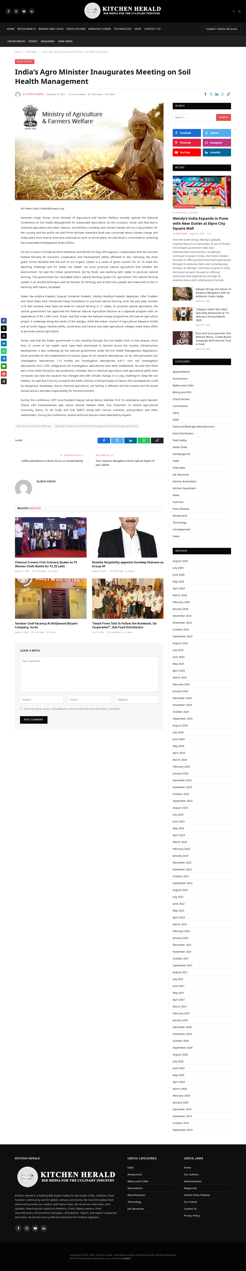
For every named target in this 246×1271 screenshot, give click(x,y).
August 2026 (180, 561)
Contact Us (152, 29)
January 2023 (180, 855)
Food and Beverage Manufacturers (194, 426)
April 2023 (179, 835)
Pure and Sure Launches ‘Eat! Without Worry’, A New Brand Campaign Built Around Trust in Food (213, 339)
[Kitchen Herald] (123, 11)
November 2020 (182, 1034)
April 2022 (179, 917)
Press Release (181, 508)
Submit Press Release (221, 29)
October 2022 (181, 876)
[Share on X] (4, 328)
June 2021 (179, 986)
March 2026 (180, 595)
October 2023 (181, 794)
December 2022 (182, 862)
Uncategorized (181, 529)
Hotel (176, 461)
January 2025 (180, 691)
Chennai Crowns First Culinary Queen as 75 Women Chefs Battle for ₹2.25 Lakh (46, 564)
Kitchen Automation (185, 481)
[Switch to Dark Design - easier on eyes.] (234, 11)
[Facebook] (5, 218)
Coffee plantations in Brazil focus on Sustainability (52, 461)
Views (176, 536)
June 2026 (179, 574)
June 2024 (179, 739)
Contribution (180, 406)
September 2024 (183, 718)
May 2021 (178, 992)
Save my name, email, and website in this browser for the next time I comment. (72, 709)
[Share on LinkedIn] (217, 94)
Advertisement (193, 1181)
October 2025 (181, 629)
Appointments (181, 371)
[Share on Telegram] (4, 358)
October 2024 (181, 711)
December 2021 (182, 944)
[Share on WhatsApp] (222, 94)
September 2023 (183, 801)
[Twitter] (5, 227)
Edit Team (181, 234)
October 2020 (181, 1040)
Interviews (179, 467)
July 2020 (178, 1061)
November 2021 (182, 951)
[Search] (239, 11)
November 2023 (182, 787)
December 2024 (182, 698)
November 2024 (182, 705)
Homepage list (181, 454)
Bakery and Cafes (51, 29)
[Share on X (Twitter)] (211, 94)
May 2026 (178, 581)
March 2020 (180, 1088)
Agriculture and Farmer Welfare (34, 426)
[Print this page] (4, 374)
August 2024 (180, 725)
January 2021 (180, 1020)
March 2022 (180, 924)
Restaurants (26, 29)
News (176, 495)
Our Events (190, 1202)
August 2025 (180, 643)
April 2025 (179, 670)
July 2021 (178, 979)
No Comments (78, 94)
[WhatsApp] (5, 245)
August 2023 (180, 807)
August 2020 (180, 1054)
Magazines (47, 41)
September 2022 (183, 883)
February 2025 (181, 684)
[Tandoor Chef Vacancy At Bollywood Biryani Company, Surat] (51, 598)
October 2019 (181, 1123)
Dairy (176, 413)
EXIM (138, 29)
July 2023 (178, 814)
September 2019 (183, 1130)
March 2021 (180, 1006)
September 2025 (183, 636)
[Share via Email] (4, 366)
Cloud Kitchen (181, 399)
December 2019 (182, 1109)
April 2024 (179, 753)
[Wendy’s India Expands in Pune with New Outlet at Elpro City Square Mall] (202, 192)
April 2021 (179, 999)
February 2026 (181, 602)
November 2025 (182, 622)
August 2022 (180, 890)
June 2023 (179, 821)
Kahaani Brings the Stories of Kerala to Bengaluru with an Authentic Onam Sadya (213, 292)
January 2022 (180, 938)
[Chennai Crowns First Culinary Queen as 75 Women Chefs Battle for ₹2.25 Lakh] (51, 537)
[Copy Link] (228, 94)
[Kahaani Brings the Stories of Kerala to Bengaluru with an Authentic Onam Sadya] (183, 294)
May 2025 (178, 663)
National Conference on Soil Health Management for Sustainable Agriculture (96, 426)
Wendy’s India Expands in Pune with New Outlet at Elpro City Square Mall (200, 223)
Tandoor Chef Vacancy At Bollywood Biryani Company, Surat (46, 625)
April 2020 (179, 1082)
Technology (123, 29)
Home (11, 29)
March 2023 (180, 842)
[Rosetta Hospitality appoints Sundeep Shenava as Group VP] (128, 537)
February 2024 (181, 766)
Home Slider (180, 447)
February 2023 (181, 849)
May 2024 (178, 746)
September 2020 (183, 1047)
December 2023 (182, 780)
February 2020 (181, 1095)
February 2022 (181, 931)
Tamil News (65, 41)
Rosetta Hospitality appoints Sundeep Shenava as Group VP (128, 564)
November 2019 (182, 1116)
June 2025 (179, 657)
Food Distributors (183, 433)
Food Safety (25, 62)
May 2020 (178, 1075)
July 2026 (178, 567)
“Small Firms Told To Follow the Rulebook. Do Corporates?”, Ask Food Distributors (124, 625)
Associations (75, 29)
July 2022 (178, 897)
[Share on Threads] (4, 336)
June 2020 (179, 1068)
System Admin (34, 94)
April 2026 (179, 588)
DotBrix (127, 1258)
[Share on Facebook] (205, 94)
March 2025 (180, 677)
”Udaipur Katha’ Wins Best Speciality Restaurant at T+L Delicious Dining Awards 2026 (212, 315)
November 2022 (182, 869)
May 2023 (178, 828)
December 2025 (182, 615)
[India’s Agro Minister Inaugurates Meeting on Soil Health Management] (89, 151)
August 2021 (180, 972)
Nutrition (178, 502)
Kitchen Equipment (184, 488)
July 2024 (178, 732)
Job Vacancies (16, 41)
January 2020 (180, 1102)
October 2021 (181, 958)
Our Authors (191, 1174)
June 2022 (179, 903)
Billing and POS (182, 392)
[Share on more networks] (4, 381)
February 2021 (181, 1013)
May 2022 (178, 910)
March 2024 (180, 759)
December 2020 (182, 1027)
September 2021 (183, 965)
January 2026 (180, 609)
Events (33, 41)
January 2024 (180, 773)
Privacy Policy (192, 1215)
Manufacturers (99, 29)
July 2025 (178, 650)
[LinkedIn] (5, 236)
